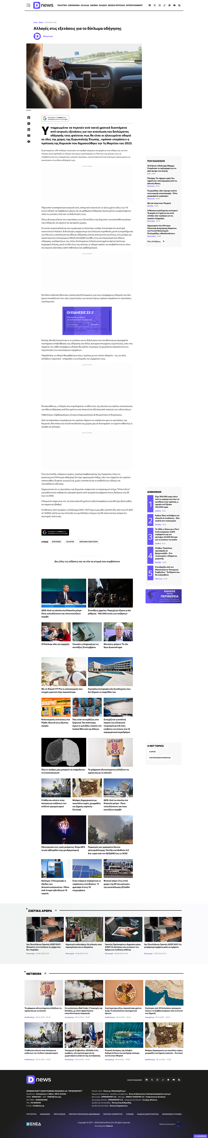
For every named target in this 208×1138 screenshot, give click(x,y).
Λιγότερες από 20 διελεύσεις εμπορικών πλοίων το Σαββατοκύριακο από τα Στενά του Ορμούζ (164, 1010)
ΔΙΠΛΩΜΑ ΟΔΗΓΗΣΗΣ (88, 542)
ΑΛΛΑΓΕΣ (70, 542)
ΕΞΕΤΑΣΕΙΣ (56, 542)
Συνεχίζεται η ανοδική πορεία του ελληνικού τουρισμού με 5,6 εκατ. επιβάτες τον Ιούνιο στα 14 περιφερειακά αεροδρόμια (117, 725)
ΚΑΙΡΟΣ (152, 752)
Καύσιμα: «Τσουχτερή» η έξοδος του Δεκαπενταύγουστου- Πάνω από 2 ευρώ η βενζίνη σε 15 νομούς (55, 887)
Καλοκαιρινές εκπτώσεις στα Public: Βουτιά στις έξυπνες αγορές (55, 722)
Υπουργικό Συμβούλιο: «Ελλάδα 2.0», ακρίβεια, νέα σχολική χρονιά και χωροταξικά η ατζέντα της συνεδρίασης (82, 1053)
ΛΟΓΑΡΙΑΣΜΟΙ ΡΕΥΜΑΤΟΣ (160, 758)
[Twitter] (28, 123)
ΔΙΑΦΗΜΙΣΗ (45, 1114)
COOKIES (129, 1114)
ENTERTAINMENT (134, 5)
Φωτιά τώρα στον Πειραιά (159, 203)
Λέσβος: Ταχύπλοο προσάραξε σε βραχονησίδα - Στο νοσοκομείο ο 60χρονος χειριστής (166, 553)
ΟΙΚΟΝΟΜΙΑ (74, 5)
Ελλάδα (150, 206)
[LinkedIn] (28, 129)
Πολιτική (150, 186)
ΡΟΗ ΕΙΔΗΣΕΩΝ (156, 160)
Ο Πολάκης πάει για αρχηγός (55, 644)
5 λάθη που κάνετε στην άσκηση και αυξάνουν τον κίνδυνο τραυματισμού (53, 803)
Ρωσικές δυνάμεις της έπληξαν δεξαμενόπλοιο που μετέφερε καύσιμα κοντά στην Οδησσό (122, 1053)
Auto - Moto (38, 22)
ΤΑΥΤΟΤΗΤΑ (31, 1114)
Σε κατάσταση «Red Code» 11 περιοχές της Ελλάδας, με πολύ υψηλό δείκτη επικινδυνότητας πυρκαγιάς (83, 1010)
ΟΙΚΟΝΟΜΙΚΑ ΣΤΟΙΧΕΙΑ (172, 1114)
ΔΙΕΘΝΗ (94, 5)
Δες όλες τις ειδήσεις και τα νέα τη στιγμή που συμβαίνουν (87, 561)
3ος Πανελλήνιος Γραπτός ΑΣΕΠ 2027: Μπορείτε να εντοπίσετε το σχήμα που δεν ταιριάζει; (43, 947)
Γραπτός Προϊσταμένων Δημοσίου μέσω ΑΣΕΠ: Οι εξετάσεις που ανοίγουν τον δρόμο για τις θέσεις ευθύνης (123, 947)
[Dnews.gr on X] (155, 5)
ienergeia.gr (69, 1017)
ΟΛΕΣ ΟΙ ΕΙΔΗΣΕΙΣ (134, 1080)
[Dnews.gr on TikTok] (164, 5)
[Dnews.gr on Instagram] (160, 5)
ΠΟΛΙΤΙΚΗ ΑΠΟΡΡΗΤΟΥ (113, 1114)
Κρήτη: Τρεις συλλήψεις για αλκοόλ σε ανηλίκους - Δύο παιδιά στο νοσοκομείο (167, 518)
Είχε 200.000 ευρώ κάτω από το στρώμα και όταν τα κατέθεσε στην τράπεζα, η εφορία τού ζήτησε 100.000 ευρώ (167, 501)
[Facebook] (28, 117)
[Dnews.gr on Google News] (169, 5)
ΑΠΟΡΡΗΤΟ (201, 1136)
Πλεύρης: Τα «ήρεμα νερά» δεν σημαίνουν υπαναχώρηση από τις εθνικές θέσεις (162, 180)
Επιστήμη (151, 221)
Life (148, 174)
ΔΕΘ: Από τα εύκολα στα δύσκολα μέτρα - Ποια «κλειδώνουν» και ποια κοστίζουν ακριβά (62, 613)
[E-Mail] (28, 135)
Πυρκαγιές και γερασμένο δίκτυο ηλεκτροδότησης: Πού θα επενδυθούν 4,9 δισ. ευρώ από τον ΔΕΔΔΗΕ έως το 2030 (108, 850)
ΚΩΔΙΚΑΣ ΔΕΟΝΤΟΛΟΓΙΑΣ (148, 1114)
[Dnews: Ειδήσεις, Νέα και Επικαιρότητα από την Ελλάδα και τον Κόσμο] (43, 5)
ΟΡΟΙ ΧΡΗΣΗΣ (59, 1114)
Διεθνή (158, 511)
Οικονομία (151, 236)
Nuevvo (110, 1126)
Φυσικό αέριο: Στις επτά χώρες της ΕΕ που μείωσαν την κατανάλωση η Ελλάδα (117, 883)
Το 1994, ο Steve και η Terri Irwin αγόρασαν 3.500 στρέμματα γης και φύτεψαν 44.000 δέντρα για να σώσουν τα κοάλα (167, 534)
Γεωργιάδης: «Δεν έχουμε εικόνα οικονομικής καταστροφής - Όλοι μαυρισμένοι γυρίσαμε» (162, 193)
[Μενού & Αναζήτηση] (28, 5)
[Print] (28, 141)
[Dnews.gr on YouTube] (174, 5)
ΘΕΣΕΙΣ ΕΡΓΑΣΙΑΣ (116, 5)
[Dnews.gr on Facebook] (150, 5)
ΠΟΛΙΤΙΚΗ (62, 5)
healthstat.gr (30, 1017)
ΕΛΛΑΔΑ (85, 5)
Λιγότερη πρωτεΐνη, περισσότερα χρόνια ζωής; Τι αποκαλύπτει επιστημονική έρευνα (123, 1010)
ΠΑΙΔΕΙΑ (103, 5)
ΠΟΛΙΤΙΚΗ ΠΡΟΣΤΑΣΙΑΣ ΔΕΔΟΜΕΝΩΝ (84, 1114)
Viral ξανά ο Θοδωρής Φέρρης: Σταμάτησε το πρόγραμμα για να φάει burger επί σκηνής (161, 168)
